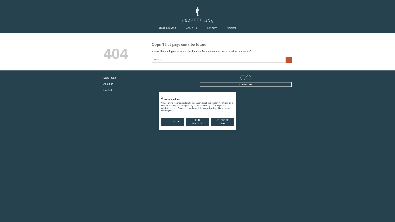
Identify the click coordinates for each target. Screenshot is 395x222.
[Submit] (289, 60)
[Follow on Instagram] (248, 77)
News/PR (232, 28)
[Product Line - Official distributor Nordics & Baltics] (197, 15)
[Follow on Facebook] (242, 77)
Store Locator (167, 28)
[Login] (110, 3)
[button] (105, 2)
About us (191, 28)
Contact (212, 28)
